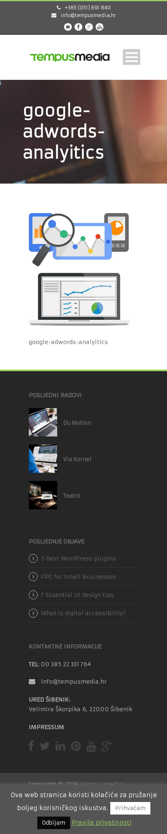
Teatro (71, 495)
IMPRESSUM (46, 727)
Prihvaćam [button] (130, 808)
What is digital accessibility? (83, 613)
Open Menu (131, 57)
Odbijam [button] (53, 822)
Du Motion (77, 422)
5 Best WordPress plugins (78, 558)
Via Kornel (77, 459)
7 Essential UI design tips (77, 595)
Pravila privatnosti (102, 822)
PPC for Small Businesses (78, 576)
